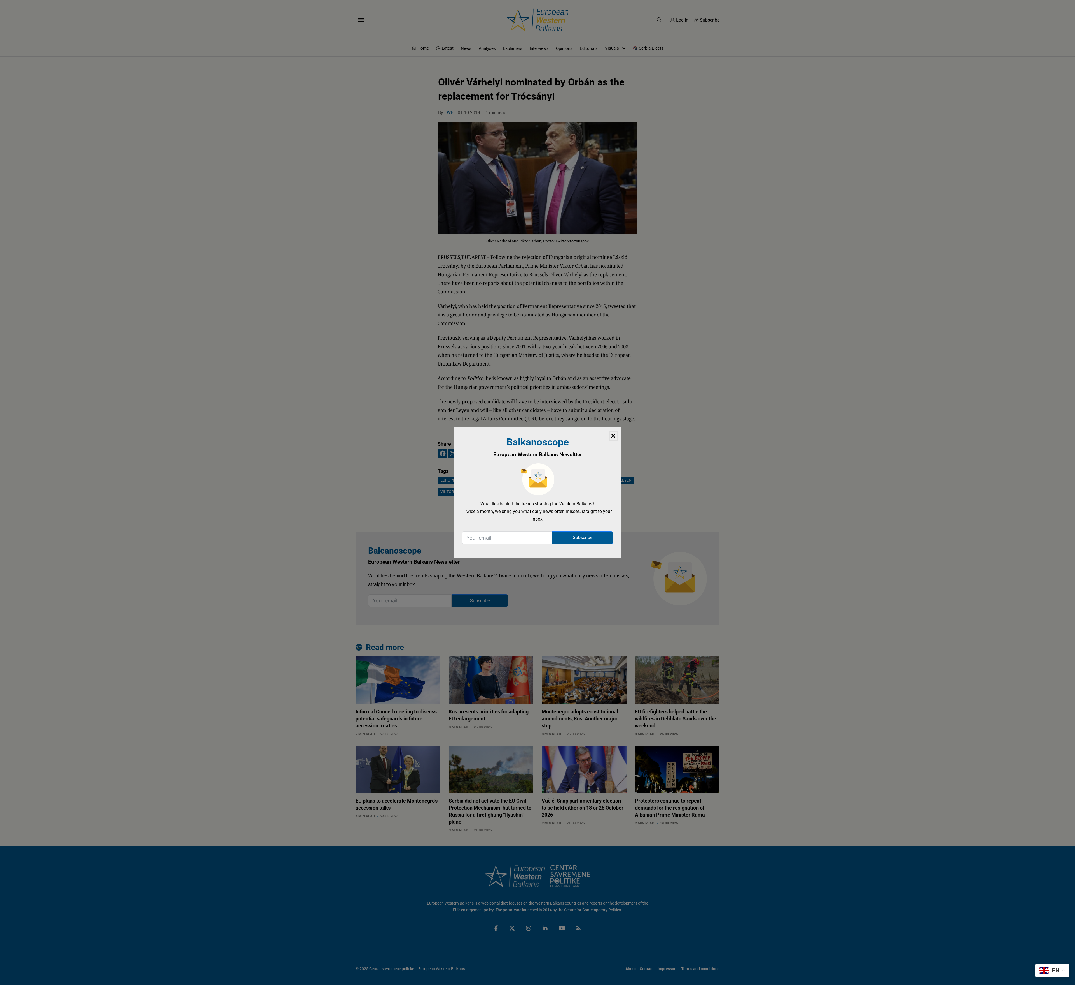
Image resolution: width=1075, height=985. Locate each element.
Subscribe (582, 537)
